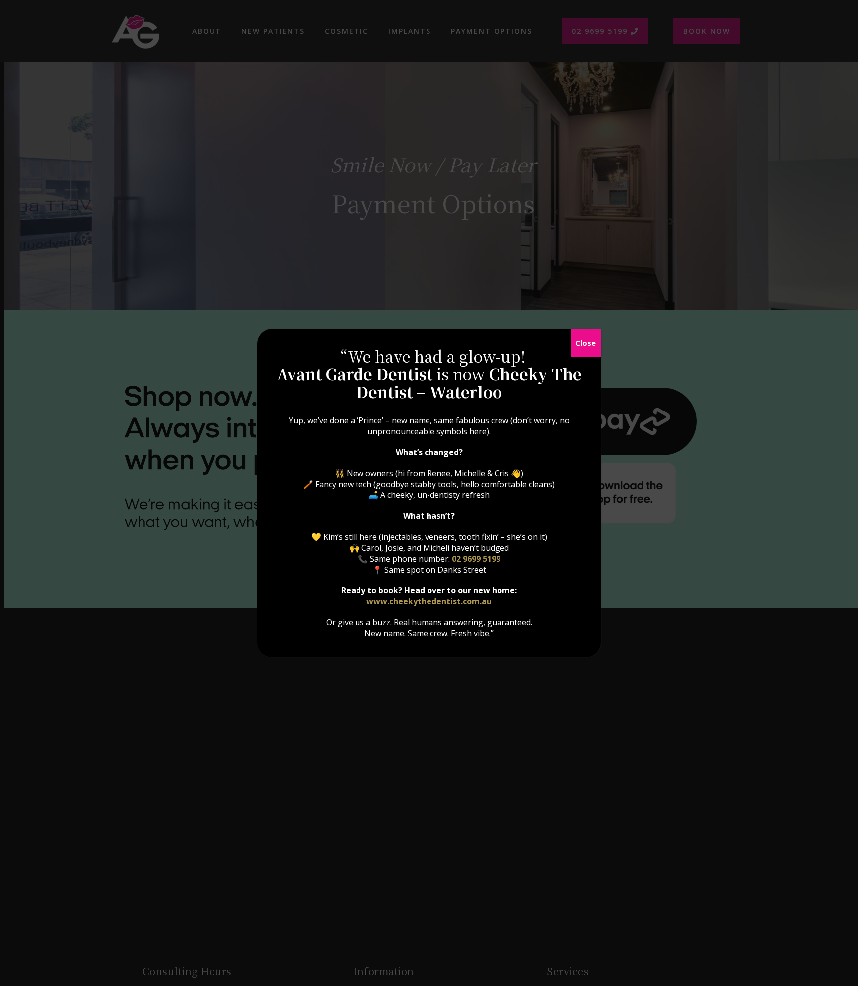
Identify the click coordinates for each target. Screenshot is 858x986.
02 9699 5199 (476, 558)
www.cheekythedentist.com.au (429, 601)
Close (585, 343)
